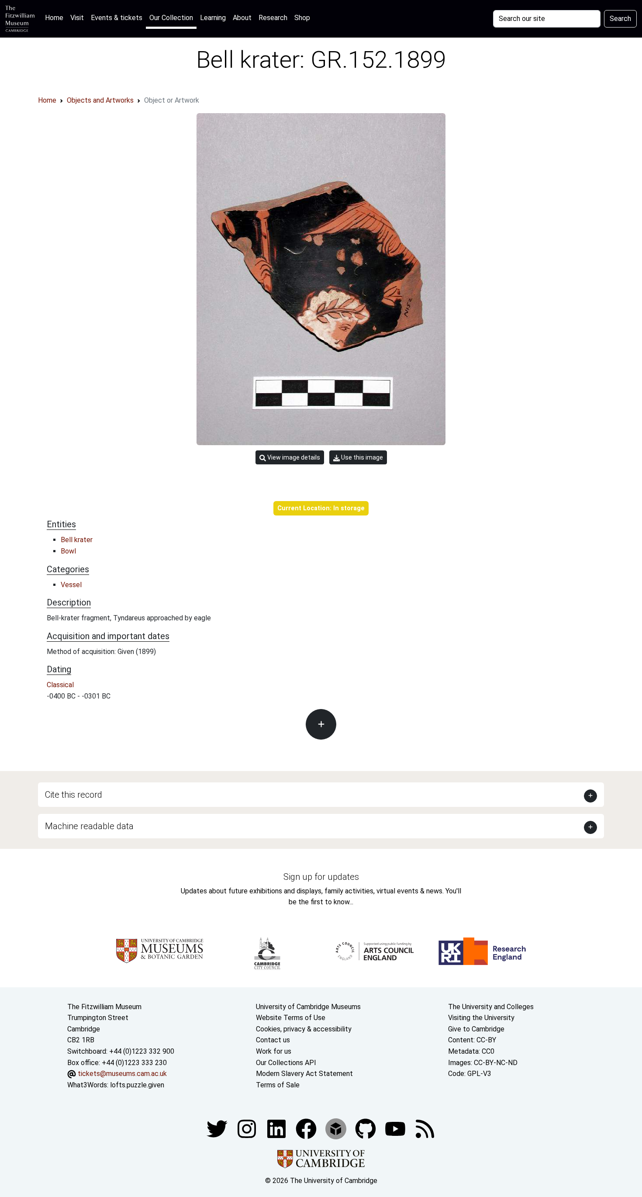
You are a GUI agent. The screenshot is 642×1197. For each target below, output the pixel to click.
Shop (302, 18)
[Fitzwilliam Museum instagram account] (247, 1128)
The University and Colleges (491, 1007)
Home (56, 17)
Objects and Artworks (100, 100)
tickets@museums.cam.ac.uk (122, 1073)
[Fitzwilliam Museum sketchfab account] (337, 1128)
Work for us (273, 1051)
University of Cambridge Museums (308, 1007)
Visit (77, 18)
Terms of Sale (278, 1085)
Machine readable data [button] (89, 826)
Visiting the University (481, 1018)
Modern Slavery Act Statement (304, 1073)
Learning (213, 18)
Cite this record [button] (73, 794)
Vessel (71, 585)
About (242, 18)
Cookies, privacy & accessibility (304, 1029)
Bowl (68, 551)
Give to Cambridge (476, 1029)
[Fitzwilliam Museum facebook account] (277, 1128)
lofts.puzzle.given (137, 1085)
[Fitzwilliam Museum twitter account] (218, 1128)
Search (620, 18)
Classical (60, 685)
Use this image (361, 457)
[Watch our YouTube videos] (396, 1128)
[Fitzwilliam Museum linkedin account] (307, 1128)
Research (273, 18)
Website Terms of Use (290, 1018)
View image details (293, 457)
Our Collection (171, 18)
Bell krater (77, 540)
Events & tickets (116, 18)
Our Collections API (286, 1063)
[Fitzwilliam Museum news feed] (425, 1128)
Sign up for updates (321, 877)
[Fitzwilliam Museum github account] (366, 1128)
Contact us (273, 1040)
